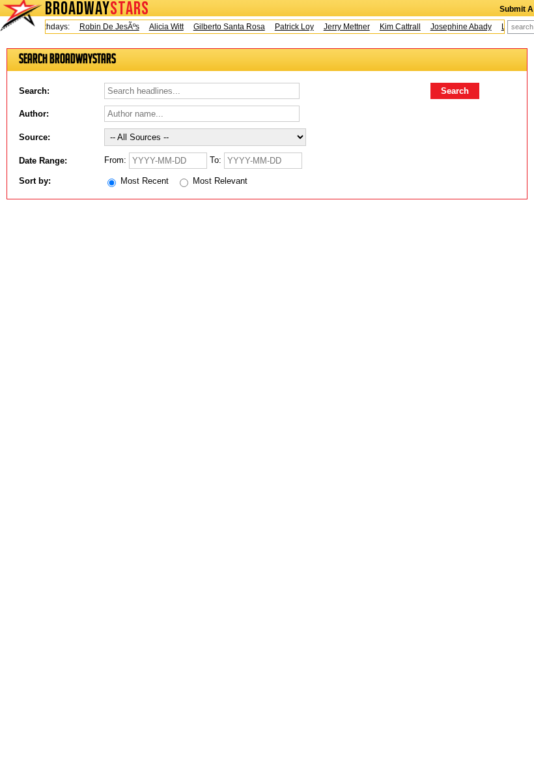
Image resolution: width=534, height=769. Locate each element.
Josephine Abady (457, 26)
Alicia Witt (162, 26)
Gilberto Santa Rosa (225, 26)
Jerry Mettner (343, 26)
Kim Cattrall (396, 26)
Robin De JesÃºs (105, 26)
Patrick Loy (290, 26)
